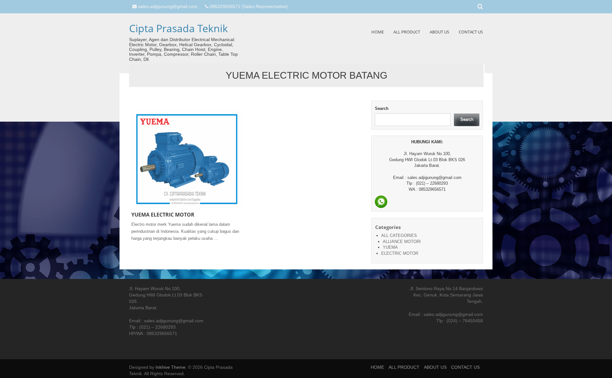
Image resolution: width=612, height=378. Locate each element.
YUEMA (390, 247)
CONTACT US (471, 32)
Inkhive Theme (171, 367)
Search (382, 108)
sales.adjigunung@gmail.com (167, 6)
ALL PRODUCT (406, 32)
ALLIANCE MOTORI (402, 241)
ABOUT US (439, 32)
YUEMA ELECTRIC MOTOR (162, 214)
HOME (377, 32)
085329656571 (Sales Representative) (249, 6)
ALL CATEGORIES (399, 235)
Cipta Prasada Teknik (178, 28)
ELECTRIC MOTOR (399, 253)
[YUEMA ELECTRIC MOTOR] (186, 158)
